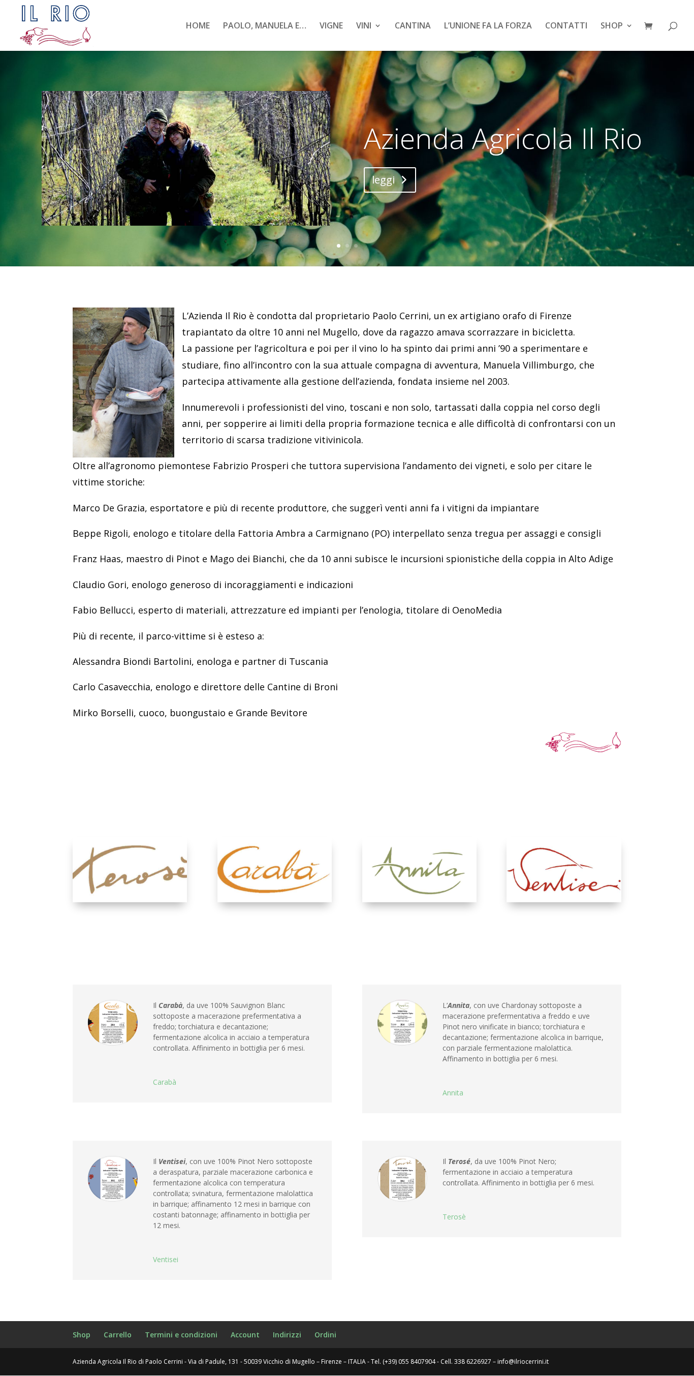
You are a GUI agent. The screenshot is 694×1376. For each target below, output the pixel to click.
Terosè (454, 1216)
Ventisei (165, 1259)
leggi (383, 180)
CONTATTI (566, 26)
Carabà (164, 1082)
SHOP (612, 26)
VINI (363, 26)
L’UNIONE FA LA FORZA (488, 26)
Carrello (118, 1334)
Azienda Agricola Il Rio (503, 137)
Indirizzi (287, 1334)
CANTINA (413, 26)
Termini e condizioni (181, 1334)
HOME (198, 26)
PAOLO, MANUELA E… (264, 26)
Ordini (325, 1334)
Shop (81, 1334)
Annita (453, 1092)
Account (245, 1334)
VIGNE (331, 26)
